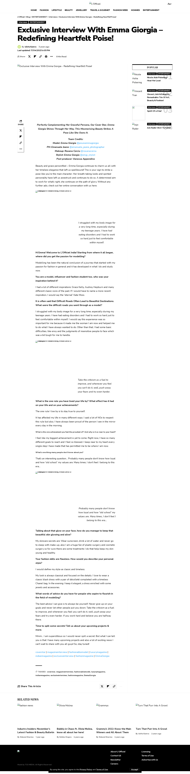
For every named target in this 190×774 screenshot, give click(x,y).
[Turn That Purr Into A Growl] (154, 715)
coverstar (40, 652)
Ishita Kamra (30, 47)
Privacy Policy (86, 769)
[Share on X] (29, 56)
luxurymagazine (98, 652)
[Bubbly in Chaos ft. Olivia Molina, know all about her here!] (75, 715)
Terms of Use (102, 769)
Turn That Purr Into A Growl (151, 728)
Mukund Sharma (26, 737)
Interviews (23, 22)
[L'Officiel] (95, 4)
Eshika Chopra (65, 737)
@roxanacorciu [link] (88, 151)
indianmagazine (44, 656)
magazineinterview (57, 652)
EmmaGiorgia (102, 656)
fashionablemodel (78, 652)
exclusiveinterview (64, 656)
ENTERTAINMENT (37, 22)
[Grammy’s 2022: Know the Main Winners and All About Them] (114, 715)
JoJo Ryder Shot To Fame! (159, 127)
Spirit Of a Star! (154, 111)
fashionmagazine (84, 656)
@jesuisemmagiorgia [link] (88, 143)
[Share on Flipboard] (34, 56)
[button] (134, 769)
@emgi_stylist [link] (87, 154)
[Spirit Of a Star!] (138, 113)
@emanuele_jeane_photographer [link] (87, 147)
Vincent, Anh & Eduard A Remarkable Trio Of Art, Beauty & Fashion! (158, 97)
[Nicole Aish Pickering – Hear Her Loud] (138, 79)
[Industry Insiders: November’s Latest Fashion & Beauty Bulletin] (35, 715)
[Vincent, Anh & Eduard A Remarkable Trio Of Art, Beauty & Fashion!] (138, 96)
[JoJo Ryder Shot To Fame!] (138, 130)
